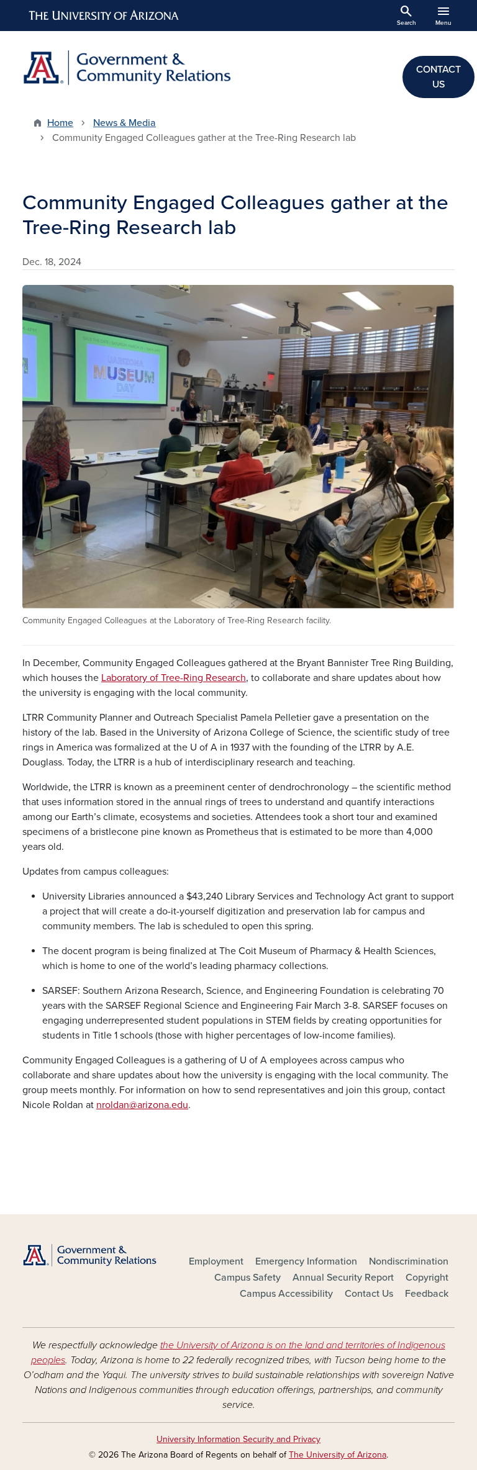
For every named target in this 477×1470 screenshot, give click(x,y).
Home (60, 123)
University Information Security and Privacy (238, 1439)
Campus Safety (247, 1277)
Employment (216, 1261)
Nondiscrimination (408, 1261)
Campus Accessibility (286, 1293)
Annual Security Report (343, 1277)
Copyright (427, 1277)
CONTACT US (438, 77)
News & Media (124, 123)
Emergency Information (306, 1261)
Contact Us (369, 1293)
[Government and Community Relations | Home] (126, 67)
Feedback (426, 1293)
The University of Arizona (337, 1455)
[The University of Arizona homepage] (104, 15)
